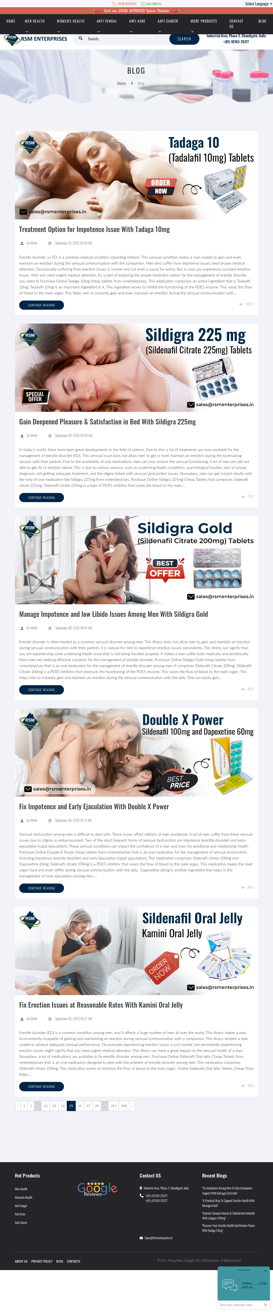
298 (124, 1106)
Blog (262, 21)
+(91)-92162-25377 (156, 1195)
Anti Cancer (168, 21)
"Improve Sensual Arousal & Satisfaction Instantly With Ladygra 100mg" (228, 1215)
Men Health (35, 21)
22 (46, 1106)
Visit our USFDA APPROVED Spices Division (136, 10)
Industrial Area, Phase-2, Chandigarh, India (236, 35)
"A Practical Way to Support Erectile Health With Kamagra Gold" (228, 1203)
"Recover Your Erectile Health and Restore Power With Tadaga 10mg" (228, 1228)
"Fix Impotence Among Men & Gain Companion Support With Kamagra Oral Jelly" (227, 1190)
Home (121, 83)
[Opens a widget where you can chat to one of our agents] (244, 1288)
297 (113, 1106)
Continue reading (41, 305)
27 (88, 1106)
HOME (10, 21)
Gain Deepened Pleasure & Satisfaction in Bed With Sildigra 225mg (107, 421)
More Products (204, 21)
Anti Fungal (107, 21)
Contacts (73, 1261)
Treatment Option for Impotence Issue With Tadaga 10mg (94, 229)
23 (54, 1106)
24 (63, 1106)
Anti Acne (137, 21)
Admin (34, 242)
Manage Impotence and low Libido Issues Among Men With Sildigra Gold (113, 614)
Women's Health (70, 21)
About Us (21, 1261)
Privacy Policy (41, 1261)
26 (80, 1106)
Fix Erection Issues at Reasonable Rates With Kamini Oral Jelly (101, 1005)
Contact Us (236, 24)
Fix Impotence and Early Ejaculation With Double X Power (94, 806)
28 (97, 1106)
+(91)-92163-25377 (236, 41)
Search (184, 39)
